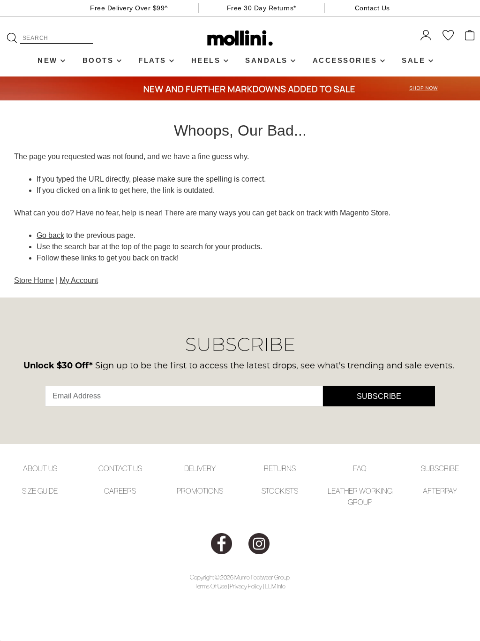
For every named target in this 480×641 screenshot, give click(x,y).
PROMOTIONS (200, 491)
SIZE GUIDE (40, 491)
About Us (40, 468)
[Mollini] (240, 38)
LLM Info (275, 586)
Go (12, 38)
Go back (50, 235)
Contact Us (372, 8)
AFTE (431, 491)
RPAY (448, 491)
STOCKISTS (280, 491)
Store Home (34, 280)
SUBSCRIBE (440, 468)
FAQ (360, 468)
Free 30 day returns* (261, 8)
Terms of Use (211, 586)
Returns (280, 468)
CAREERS (120, 491)
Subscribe (379, 396)
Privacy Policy (246, 586)
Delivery (200, 468)
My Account (79, 280)
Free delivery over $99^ (129, 8)
